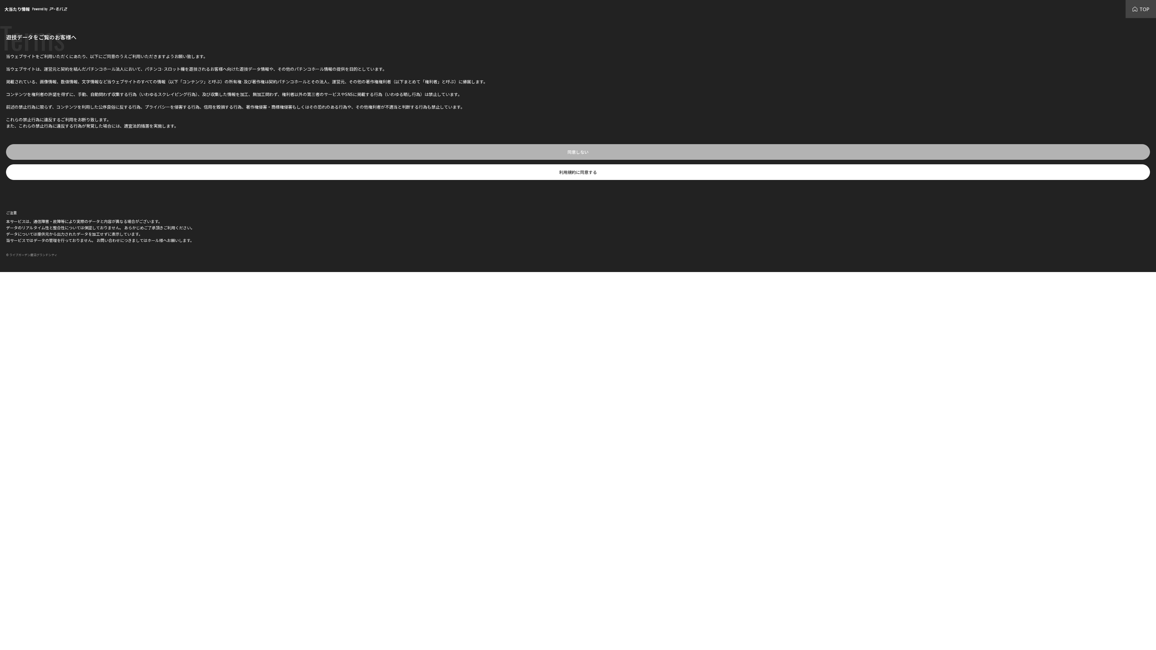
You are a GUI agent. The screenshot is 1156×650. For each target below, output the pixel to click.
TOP (1144, 9)
